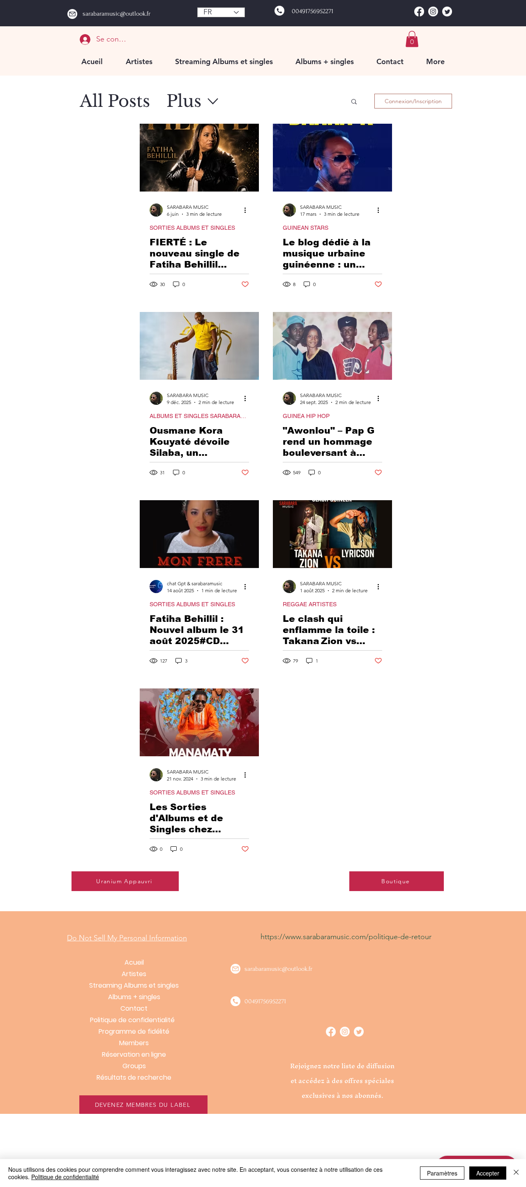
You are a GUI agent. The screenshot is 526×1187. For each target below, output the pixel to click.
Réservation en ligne (134, 1054)
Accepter (487, 1173)
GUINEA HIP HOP (306, 416)
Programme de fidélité (134, 1031)
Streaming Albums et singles (134, 985)
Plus (183, 101)
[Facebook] (419, 11)
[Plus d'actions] (248, 210)
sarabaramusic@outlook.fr (116, 13)
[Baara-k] (332, 158)
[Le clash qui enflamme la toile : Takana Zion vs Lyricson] (332, 534)
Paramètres (442, 1173)
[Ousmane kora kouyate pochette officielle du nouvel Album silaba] (199, 346)
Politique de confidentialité (134, 1020)
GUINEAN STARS (305, 227)
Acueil (134, 962)
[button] (412, 39)
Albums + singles (134, 997)
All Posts (115, 101)
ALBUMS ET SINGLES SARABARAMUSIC (199, 416)
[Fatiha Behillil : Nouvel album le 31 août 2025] (199, 534)
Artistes (134, 974)
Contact (134, 1008)
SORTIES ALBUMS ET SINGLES (192, 227)
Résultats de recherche (134, 1077)
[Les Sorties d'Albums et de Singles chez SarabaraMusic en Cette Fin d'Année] (199, 722)
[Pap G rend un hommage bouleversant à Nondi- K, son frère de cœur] (332, 346)
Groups (134, 1066)
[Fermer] (516, 1173)
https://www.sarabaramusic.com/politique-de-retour (346, 936)
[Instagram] (433, 11)
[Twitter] (447, 11)
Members (134, 1043)
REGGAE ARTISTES (310, 604)
